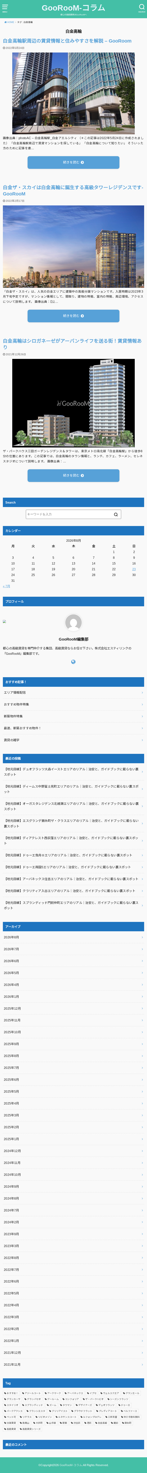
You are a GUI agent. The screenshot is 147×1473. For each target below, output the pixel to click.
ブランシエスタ (37, 1411)
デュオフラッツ (106, 1405)
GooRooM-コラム (73, 7)
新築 (64, 1423)
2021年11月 (12, 1364)
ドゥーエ (125, 1405)
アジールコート (33, 1393)
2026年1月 (11, 996)
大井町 (39, 1423)
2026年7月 (11, 949)
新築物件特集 (13, 716)
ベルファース (130, 1411)
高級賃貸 (11, 1429)
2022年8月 (11, 1258)
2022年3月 (11, 1317)
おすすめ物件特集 (16, 704)
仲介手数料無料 (132, 1417)
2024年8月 (11, 1198)
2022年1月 (11, 1341)
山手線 (52, 1423)
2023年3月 (11, 1246)
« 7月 (6, 586)
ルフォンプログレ (92, 1417)
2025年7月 (11, 1067)
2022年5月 (11, 1293)
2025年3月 (11, 1115)
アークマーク (54, 1393)
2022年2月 (11, 1329)
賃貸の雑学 (12, 740)
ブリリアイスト (60, 1411)
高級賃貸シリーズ (31, 1429)
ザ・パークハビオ (94, 1399)
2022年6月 (11, 1281)
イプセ (93, 1393)
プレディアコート (108, 1411)
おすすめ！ (12, 1393)
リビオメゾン (45, 1417)
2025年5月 (11, 1091)
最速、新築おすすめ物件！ (23, 728)
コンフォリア (72, 1399)
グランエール (132, 1393)
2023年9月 (11, 1234)
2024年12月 (12, 1151)
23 (134, 569)
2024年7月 (11, 1210)
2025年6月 (11, 1079)
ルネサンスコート (67, 1417)
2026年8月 (11, 937)
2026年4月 (11, 984)
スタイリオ (12, 1405)
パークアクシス (15, 1411)
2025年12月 (12, 1008)
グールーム (53, 1399)
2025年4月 (11, 1103)
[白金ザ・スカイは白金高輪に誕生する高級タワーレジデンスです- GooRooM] (73, 285)
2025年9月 (11, 1044)
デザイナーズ (85, 1405)
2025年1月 (11, 1139)
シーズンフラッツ (119, 1399)
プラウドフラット (83, 1411)
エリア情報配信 (15, 692)
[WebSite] (73, 661)
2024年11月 (12, 1162)
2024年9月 (11, 1186)
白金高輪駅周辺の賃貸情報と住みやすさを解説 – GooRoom (67, 40)
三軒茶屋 (112, 1417)
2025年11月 (12, 1020)
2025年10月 (12, 1032)
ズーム (52, 1405)
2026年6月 (11, 961)
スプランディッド (34, 1405)
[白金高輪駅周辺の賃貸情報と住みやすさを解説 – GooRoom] (73, 131)
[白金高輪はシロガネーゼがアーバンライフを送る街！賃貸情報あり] (73, 444)
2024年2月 (11, 1222)
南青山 (25, 1423)
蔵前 (116, 1423)
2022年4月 (11, 1305)
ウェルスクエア (111, 1393)
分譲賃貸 (11, 1423)
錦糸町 (128, 1423)
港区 (89, 1423)
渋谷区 (77, 1423)
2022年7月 (11, 1269)
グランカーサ (13, 1399)
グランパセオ (34, 1399)
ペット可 (11, 1417)
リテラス (27, 1417)
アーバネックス (75, 1393)
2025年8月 (11, 1056)
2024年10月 (12, 1174)
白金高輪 (102, 1423)
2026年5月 (11, 973)
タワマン (67, 1405)
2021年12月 (12, 1352)
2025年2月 (11, 1127)
